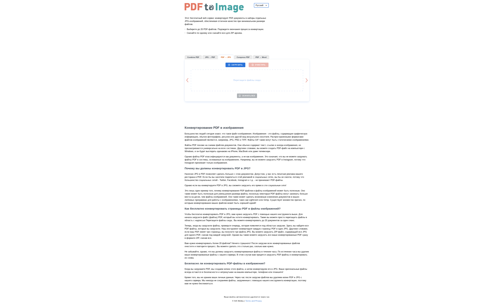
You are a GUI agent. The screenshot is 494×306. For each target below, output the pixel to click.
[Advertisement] (290, 19)
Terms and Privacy (253, 301)
